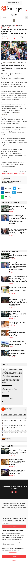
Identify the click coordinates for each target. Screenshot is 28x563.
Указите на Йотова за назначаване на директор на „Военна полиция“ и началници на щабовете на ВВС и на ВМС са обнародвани (18, 302)
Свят (10, 27)
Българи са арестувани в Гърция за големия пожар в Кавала (18, 207)
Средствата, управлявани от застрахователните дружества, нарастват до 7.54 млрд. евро (17, 289)
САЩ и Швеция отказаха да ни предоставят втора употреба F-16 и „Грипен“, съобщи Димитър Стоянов (18, 231)
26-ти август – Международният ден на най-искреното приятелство (17, 333)
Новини (15, 27)
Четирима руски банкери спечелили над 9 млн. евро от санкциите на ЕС (18, 343)
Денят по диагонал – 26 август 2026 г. (17, 323)
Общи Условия (12, 552)
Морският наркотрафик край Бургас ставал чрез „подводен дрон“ (17, 471)
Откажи (14, 560)
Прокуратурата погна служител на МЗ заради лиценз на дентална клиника (17, 462)
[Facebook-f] (12, 492)
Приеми (14, 556)
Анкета (4, 364)
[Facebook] (12, 15)
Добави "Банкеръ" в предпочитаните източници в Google (12, 182)
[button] (14, 20)
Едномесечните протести (9, 62)
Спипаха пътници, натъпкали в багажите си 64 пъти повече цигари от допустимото (17, 314)
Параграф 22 (7, 446)
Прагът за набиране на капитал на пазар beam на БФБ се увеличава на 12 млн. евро (17, 353)
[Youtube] (15, 15)
